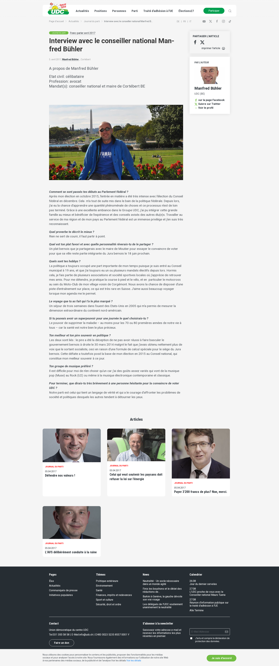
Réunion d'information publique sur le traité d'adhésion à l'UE (209, 604)
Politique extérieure (107, 581)
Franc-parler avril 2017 (82, 33)
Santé (99, 590)
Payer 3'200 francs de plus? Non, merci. (200, 492)
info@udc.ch (86, 634)
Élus (51, 581)
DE (178, 21)
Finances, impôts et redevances (114, 595)
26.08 (193, 581)
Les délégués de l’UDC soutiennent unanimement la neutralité (163, 606)
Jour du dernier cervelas (203, 584)
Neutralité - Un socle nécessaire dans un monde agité (161, 582)
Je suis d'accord (222, 658)
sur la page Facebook (211, 100)
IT (190, 21)
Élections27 (186, 11)
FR (184, 21)
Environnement (104, 585)
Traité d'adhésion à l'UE (158, 11)
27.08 (193, 588)
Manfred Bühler (70, 59)
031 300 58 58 (61, 634)
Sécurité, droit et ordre (108, 604)
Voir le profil (205, 107)
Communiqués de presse (63, 590)
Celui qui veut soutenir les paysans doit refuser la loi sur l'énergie (136, 477)
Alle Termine (197, 610)
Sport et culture (104, 599)
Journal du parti (92, 21)
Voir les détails (133, 660)
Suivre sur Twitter (209, 103)
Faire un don (61, 642)
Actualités (74, 21)
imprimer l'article (211, 48)
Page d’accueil (56, 21)
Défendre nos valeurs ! (60, 475)
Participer (213, 10)
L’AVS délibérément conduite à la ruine (71, 552)
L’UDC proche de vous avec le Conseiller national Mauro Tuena (207, 593)
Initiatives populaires (61, 595)
